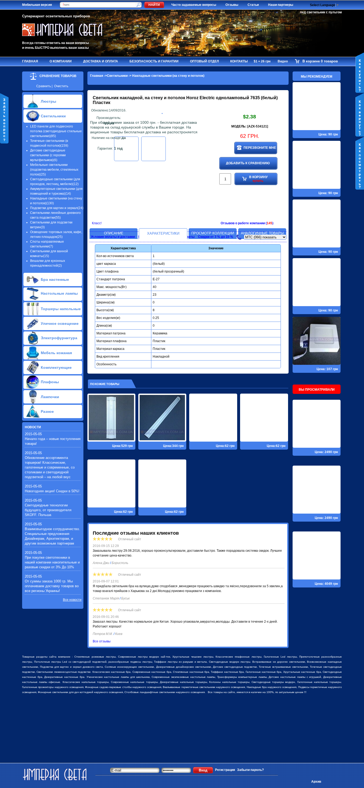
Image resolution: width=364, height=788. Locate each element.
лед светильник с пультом (321, 12)
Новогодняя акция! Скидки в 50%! (52, 491)
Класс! (97, 223)
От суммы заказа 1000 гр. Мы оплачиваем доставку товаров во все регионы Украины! (52, 586)
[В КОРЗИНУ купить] (249, 202)
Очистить (61, 86)
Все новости (72, 600)
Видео (283, 61)
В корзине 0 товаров (320, 61)
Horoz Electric (200, 97)
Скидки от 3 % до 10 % (215, 237)
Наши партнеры (280, 5)
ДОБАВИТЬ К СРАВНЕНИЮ (248, 163)
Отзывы (231, 5)
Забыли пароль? (250, 770)
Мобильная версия (37, 5)
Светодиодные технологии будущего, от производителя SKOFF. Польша (48, 510)
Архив (316, 781)
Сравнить (43, 86)
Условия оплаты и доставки (113, 237)
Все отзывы (102, 641)
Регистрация (225, 770)
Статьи (253, 5)
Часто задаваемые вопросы (193, 5)
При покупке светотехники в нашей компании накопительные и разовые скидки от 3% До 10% (52, 562)
